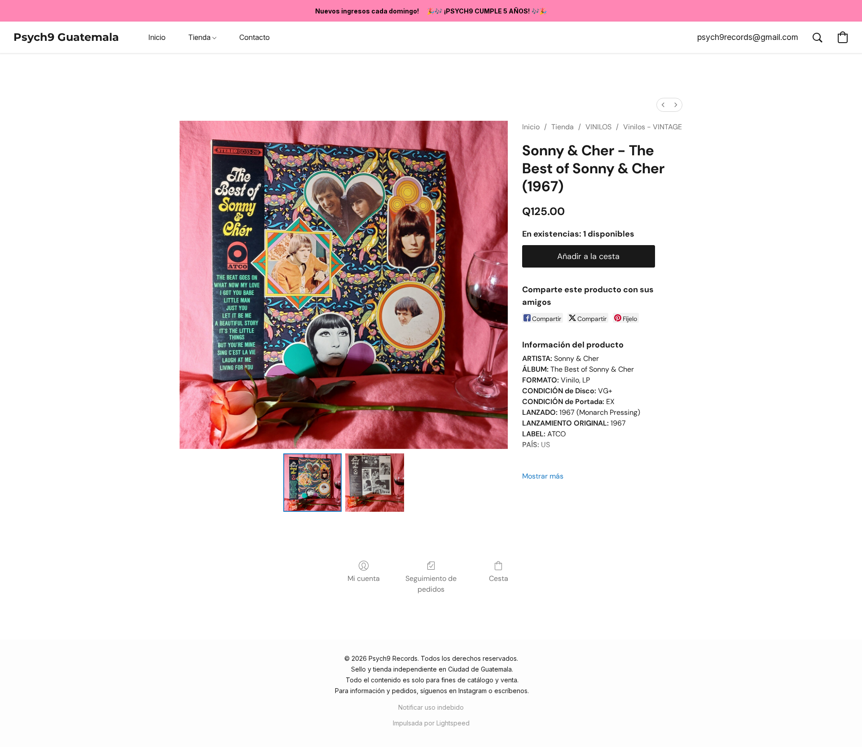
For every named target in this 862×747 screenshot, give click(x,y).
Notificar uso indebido (431, 707)
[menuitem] (663, 104)
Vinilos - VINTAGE (652, 127)
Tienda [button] (200, 37)
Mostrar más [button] (542, 476)
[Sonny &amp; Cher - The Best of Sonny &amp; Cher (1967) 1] (374, 482)
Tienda (562, 127)
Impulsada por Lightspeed (431, 723)
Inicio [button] (157, 37)
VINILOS (598, 127)
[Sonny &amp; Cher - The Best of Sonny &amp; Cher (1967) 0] (312, 482)
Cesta (498, 578)
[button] (66, 37)
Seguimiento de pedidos (431, 584)
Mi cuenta (363, 578)
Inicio (531, 127)
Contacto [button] (254, 37)
